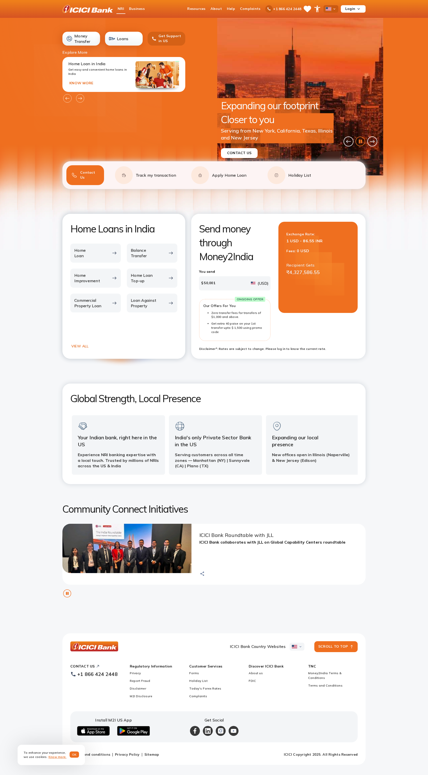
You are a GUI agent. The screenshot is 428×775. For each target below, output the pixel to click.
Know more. (58, 757)
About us (256, 673)
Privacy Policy (127, 754)
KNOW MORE (81, 83)
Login (350, 8)
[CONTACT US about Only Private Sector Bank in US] (300, 97)
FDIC (252, 681)
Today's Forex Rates (205, 688)
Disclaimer (138, 688)
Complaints (198, 696)
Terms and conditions (91, 754)
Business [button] (137, 8)
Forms (194, 673)
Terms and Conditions (325, 685)
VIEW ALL (79, 346)
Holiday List (198, 681)
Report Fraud (140, 681)
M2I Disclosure (141, 696)
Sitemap (151, 754)
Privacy (135, 673)
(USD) (263, 283)
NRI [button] (121, 8)
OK (74, 754)
